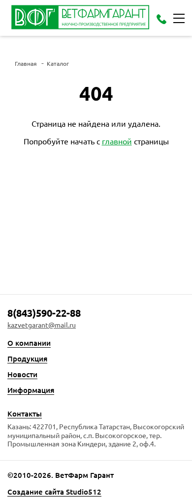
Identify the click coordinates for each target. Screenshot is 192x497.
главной (117, 141)
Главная (26, 63)
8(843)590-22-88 (44, 313)
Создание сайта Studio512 (54, 492)
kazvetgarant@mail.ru (41, 325)
